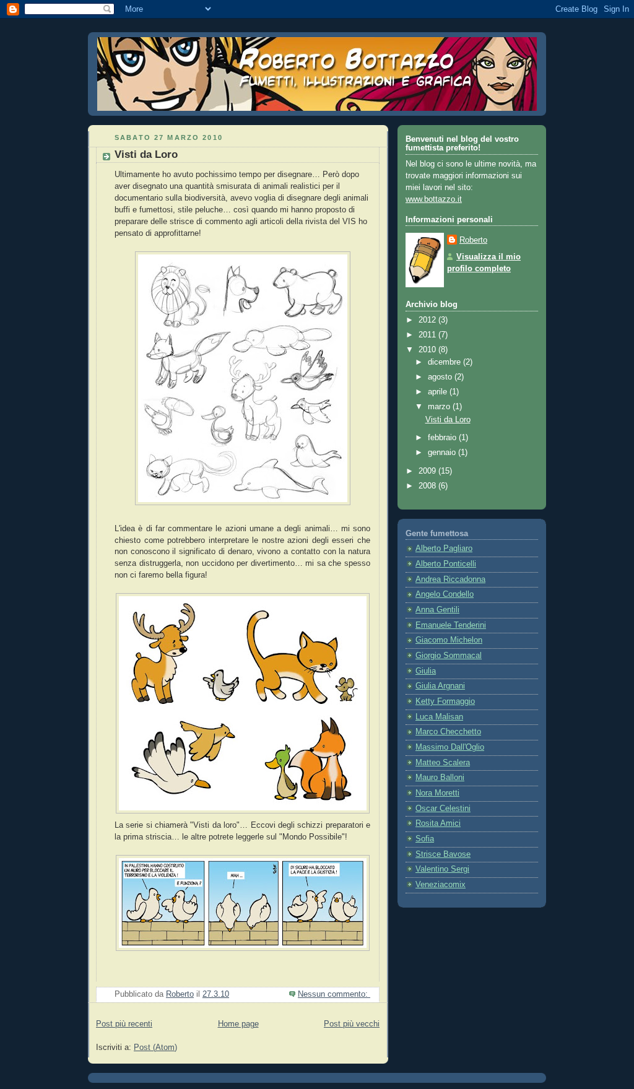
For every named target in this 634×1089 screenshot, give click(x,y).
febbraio (443, 437)
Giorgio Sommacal (448, 655)
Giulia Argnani (440, 686)
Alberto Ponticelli (445, 564)
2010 (428, 349)
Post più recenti (124, 1024)
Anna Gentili (437, 609)
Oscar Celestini (443, 808)
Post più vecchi (352, 1024)
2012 (428, 320)
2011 (428, 335)
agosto (441, 377)
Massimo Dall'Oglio (449, 747)
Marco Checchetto (448, 731)
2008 (428, 486)
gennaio (443, 452)
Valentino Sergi (442, 869)
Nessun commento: (334, 994)
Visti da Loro (146, 154)
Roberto (473, 240)
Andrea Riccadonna (450, 579)
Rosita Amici (438, 823)
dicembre (445, 362)
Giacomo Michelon (448, 640)
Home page (238, 1024)
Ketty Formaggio (445, 701)
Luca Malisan (439, 717)
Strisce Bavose (443, 854)
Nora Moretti (437, 793)
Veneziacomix (440, 884)
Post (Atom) (155, 1047)
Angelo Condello (444, 594)
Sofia (424, 839)
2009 (428, 471)
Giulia (425, 671)
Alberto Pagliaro (443, 548)
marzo (440, 406)
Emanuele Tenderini (450, 625)
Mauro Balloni (439, 777)
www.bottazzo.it (434, 199)
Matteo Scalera (442, 762)
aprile (438, 392)
